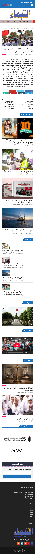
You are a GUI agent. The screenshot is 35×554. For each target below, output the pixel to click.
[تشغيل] (3, 352)
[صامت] (29, 352)
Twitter (20, 91)
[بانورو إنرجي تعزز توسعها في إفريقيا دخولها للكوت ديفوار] (17, 218)
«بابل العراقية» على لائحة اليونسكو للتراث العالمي (9, 105)
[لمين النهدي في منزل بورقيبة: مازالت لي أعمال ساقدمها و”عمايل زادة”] (17, 159)
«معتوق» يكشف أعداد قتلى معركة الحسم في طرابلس (27, 105)
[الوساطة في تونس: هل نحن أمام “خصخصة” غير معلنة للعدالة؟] (17, 374)
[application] (17, 345)
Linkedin (28, 93)
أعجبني (3, 54)
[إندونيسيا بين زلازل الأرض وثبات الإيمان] (17, 405)
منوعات (27, 28)
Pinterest (13, 93)
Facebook (28, 91)
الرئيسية (31, 28)
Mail (5, 93)
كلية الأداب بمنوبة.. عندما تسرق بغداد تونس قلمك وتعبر (18, 323)
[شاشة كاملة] (31, 352)
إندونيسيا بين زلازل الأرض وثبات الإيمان (21, 419)
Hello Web (20, 552)
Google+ (12, 91)
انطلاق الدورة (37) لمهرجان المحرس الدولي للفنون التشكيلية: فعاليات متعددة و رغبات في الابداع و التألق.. (12, 292)
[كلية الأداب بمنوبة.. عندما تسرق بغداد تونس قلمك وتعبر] (17, 317)
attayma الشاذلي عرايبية (27, 54)
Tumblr (21, 93)
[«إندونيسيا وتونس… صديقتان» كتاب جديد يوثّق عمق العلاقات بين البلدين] (17, 188)
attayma (30, 145)
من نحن (31, 508)
